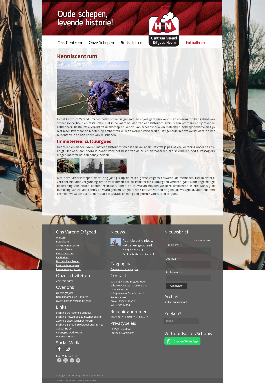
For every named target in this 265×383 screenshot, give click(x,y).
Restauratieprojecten (68, 269)
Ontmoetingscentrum (68, 245)
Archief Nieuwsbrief (175, 302)
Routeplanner (118, 297)
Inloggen (59, 380)
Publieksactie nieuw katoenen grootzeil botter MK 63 (137, 245)
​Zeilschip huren (65, 281)
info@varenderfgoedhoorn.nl (127, 293)
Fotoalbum (62, 241)
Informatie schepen (67, 265)
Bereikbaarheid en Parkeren (72, 297)
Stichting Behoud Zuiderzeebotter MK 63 (80, 324)
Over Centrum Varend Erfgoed (73, 300)
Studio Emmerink (91, 380)
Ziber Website (70, 380)
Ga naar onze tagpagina (124, 269)
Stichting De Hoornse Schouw (73, 312)
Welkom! (61, 237)
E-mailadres (174, 245)
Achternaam (174, 272)
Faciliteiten (62, 257)
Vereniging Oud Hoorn (69, 332)
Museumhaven (64, 249)
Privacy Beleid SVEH (122, 329)
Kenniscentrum (65, 253)
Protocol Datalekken (122, 333)
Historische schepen (68, 261)
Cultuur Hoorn (64, 328)
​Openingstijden (65, 293)
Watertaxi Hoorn (65, 336)
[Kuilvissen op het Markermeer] (93, 114)
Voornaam (173, 259)
